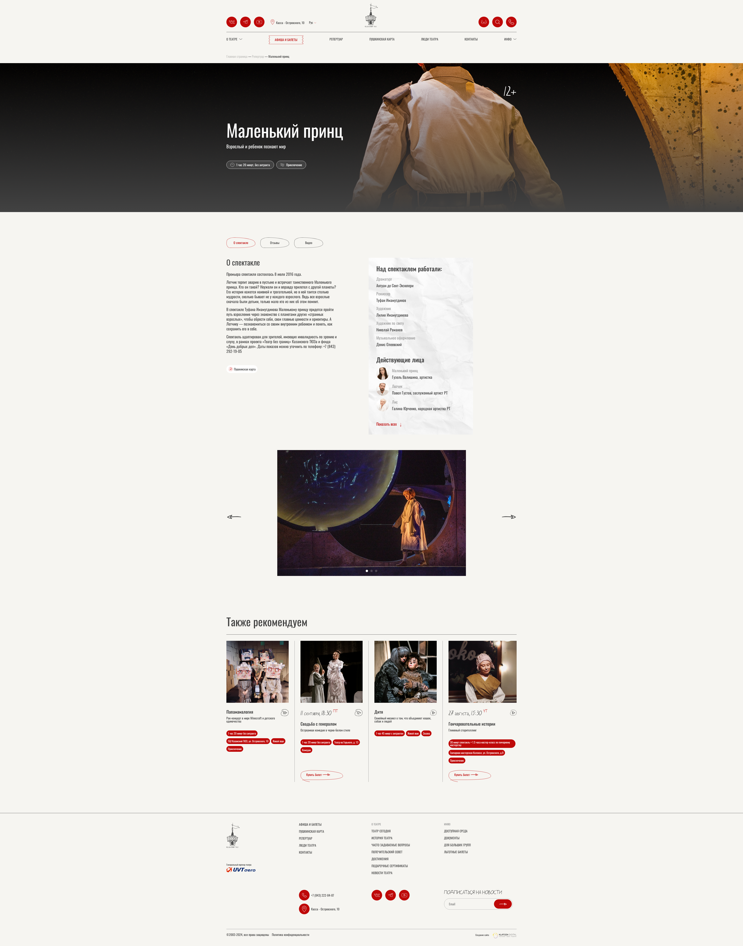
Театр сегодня (381, 831)
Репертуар (336, 39)
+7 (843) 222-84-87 (322, 895)
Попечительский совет (387, 851)
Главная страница (236, 56)
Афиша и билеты (286, 39)
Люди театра (429, 39)
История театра (382, 837)
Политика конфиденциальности (290, 935)
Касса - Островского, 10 (290, 22)
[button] (234, 517)
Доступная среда (455, 831)
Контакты (471, 39)
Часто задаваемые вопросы (391, 844)
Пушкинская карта (382, 39)
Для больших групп (457, 844)
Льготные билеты (456, 851)
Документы (452, 837)
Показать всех (387, 424)
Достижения (380, 858)
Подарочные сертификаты (390, 865)
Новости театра (382, 872)
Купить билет (314, 774)
